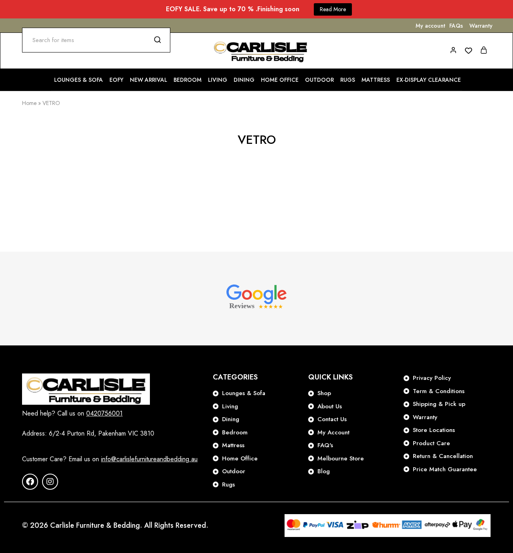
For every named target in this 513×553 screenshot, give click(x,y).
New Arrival (148, 80)
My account (430, 25)
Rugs (347, 80)
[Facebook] (30, 482)
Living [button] (217, 80)
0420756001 (104, 413)
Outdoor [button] (319, 80)
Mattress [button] (376, 80)
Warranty (481, 25)
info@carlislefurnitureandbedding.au (149, 459)
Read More (333, 9)
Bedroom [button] (188, 80)
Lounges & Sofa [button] (78, 80)
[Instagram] (50, 482)
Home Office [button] (280, 80)
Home (29, 103)
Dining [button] (244, 80)
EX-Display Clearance (428, 80)
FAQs (456, 25)
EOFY (116, 80)
